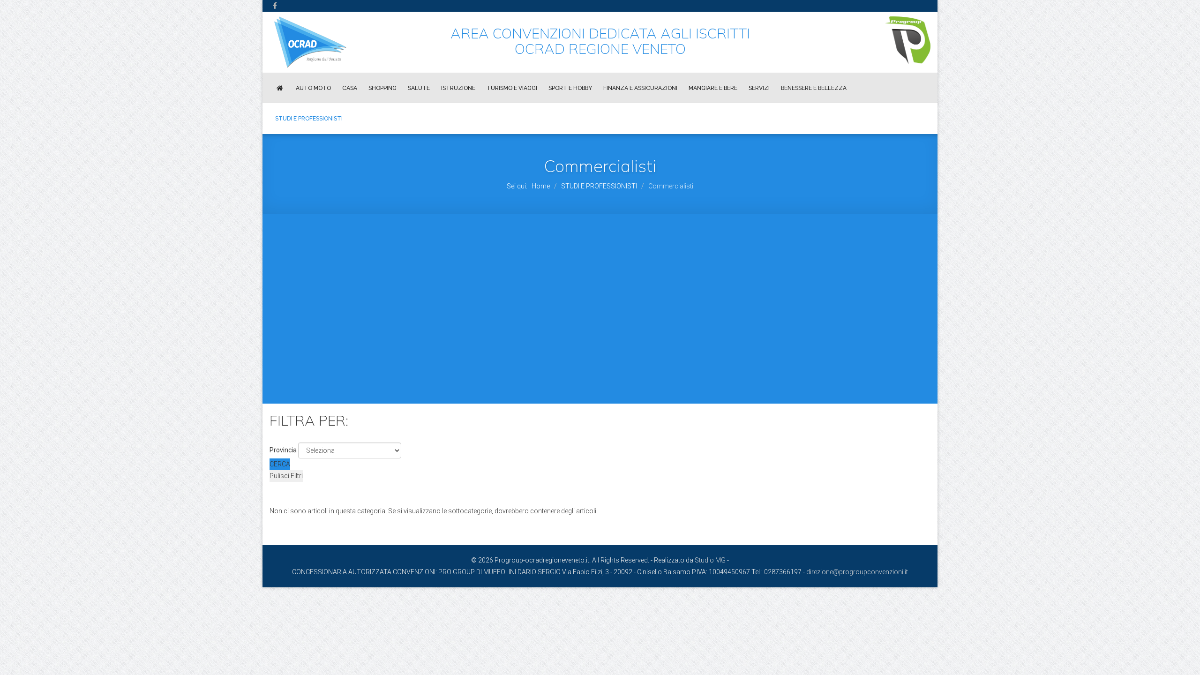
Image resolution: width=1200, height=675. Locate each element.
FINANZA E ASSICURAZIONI (640, 88)
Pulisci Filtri (286, 476)
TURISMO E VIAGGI (512, 88)
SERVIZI (759, 88)
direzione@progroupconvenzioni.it (857, 572)
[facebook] (275, 5)
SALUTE (419, 88)
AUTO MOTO (313, 88)
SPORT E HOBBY (570, 88)
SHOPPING (382, 88)
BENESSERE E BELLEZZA (814, 88)
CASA (349, 88)
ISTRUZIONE (458, 88)
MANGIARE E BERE (713, 88)
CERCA (280, 464)
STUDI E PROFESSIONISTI (309, 118)
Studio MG (710, 560)
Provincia (283, 450)
